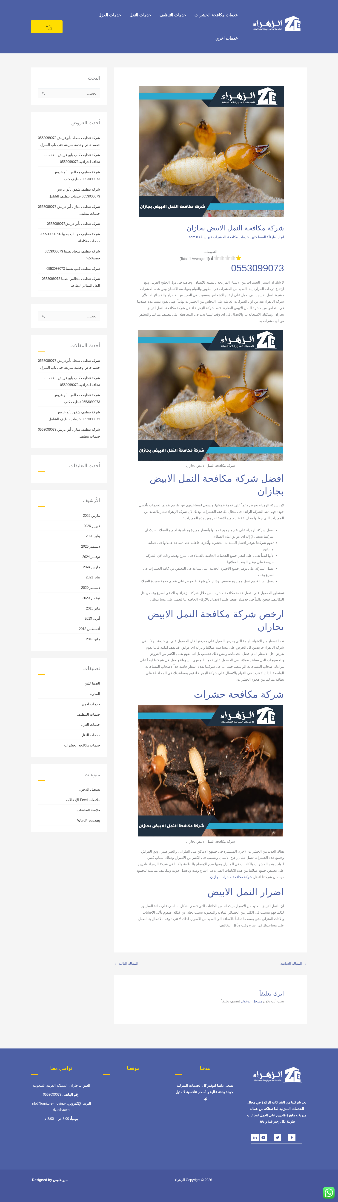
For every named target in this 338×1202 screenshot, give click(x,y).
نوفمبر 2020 (91, 598)
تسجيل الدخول (89, 789)
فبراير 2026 (91, 526)
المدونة (95, 694)
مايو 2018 (93, 639)
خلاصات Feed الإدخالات (83, 800)
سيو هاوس (61, 1180)
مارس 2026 (91, 515)
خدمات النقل (140, 15)
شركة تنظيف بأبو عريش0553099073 (73, 224)
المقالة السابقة (293, 963)
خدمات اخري (226, 38)
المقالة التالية (126, 963)
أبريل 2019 (92, 618)
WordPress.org (88, 820)
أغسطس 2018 (89, 629)
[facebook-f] (295, 1137)
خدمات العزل (109, 15)
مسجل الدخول (251, 1001)
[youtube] (267, 1137)
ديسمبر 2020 (90, 587)
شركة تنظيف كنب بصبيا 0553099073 (73, 268)
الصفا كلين (258, 237)
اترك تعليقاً (276, 237)
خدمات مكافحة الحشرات (216, 15)
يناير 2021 (93, 577)
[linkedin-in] (255, 1137)
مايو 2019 (93, 608)
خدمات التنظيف (173, 15)
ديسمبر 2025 (90, 546)
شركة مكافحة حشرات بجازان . (230, 877)
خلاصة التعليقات (88, 810)
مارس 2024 (91, 567)
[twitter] (281, 1137)
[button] (47, 26)
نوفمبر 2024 (91, 557)
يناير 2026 (93, 536)
